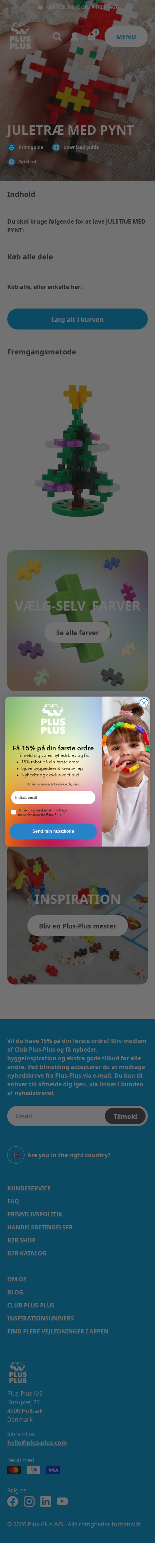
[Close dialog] (144, 702)
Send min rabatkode (53, 831)
